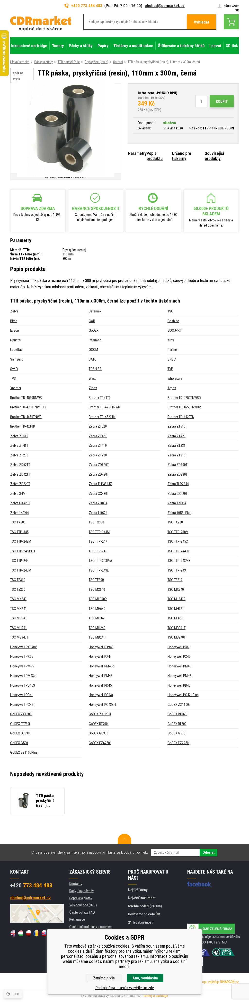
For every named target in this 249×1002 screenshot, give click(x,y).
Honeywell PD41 (21, 695)
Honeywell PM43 (100, 676)
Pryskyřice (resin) (96, 62)
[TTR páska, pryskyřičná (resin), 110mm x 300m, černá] (65, 128)
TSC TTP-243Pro (100, 560)
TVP (170, 369)
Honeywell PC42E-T (102, 704)
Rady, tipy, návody (81, 891)
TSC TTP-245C (178, 541)
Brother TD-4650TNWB (26, 417)
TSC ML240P (177, 599)
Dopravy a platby (80, 898)
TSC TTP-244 (19, 560)
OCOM (93, 349)
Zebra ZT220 (98, 455)
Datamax (95, 311)
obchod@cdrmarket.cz (165, 5)
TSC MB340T (19, 637)
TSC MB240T (177, 637)
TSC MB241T (98, 637)
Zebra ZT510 (19, 436)
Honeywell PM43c (23, 676)
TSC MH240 (97, 628)
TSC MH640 (97, 608)
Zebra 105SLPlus (179, 513)
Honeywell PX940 (101, 647)
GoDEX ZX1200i (100, 714)
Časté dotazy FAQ (82, 912)
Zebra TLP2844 (178, 484)
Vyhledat (201, 22)
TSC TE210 (175, 580)
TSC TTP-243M (20, 570)
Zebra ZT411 (19, 445)
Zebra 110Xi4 (98, 513)
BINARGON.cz (229, 982)
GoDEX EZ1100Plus (23, 752)
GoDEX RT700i (98, 724)
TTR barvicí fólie (69, 62)
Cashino (173, 321)
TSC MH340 (97, 618)
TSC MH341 (18, 618)
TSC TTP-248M (20, 541)
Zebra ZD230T (177, 474)
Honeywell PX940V (23, 647)
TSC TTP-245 (98, 551)
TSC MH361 (176, 608)
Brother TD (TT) (99, 398)
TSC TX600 (18, 522)
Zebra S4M (18, 493)
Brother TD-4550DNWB (26, 398)
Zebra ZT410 (98, 445)
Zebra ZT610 (177, 426)
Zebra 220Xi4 (98, 503)
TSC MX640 (97, 589)
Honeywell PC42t (22, 704)
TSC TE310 (17, 580)
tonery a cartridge (155, 996)
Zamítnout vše (104, 978)
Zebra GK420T (20, 503)
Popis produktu (155, 156)
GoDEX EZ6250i (100, 743)
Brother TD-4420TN (181, 417)
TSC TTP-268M (178, 532)
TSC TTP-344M (99, 532)
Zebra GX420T (177, 493)
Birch (13, 321)
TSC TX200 (175, 522)
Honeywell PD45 (100, 685)
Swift (14, 369)
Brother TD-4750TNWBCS (28, 407)
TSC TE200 (17, 589)
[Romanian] (35, 933)
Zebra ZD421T (20, 474)
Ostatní (118, 62)
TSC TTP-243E (99, 570)
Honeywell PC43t (101, 695)
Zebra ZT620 (98, 426)
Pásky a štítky (43, 62)
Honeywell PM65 (22, 666)
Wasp (93, 378)
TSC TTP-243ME (179, 560)
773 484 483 (31, 885)
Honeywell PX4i (100, 656)
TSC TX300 (96, 522)
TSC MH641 (18, 608)
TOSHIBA (95, 369)
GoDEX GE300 (98, 733)
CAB (92, 321)
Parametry (137, 153)
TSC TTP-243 (177, 570)
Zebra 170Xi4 (177, 503)
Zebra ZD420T (99, 474)
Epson (14, 330)
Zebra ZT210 (177, 455)
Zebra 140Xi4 (19, 513)
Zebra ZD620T (99, 465)
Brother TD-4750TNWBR (184, 398)
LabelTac (16, 349)
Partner (173, 349)
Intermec (95, 340)
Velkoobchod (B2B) (83, 905)
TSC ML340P (98, 599)
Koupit (222, 101)
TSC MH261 (176, 618)
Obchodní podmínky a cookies (90, 927)
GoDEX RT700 (177, 724)
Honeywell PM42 (179, 676)
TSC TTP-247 (98, 541)
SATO (93, 359)
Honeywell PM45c (101, 666)
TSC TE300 (96, 580)
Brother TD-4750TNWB (104, 407)
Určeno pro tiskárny (181, 156)
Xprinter (15, 388)
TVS (13, 378)
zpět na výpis (18, 76)
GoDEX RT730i (20, 724)
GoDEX (93, 330)
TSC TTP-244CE (179, 551)
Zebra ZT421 (98, 436)
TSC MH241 (18, 628)
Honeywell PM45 (179, 666)
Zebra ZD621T (20, 465)
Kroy (171, 340)
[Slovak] (43, 933)
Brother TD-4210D (22, 426)
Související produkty (214, 156)
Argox (172, 388)
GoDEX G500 (19, 743)
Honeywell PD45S (22, 685)
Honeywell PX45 (179, 656)
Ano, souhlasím (145, 978)
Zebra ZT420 (177, 436)
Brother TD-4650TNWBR (184, 407)
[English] (12, 933)
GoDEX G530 (176, 733)
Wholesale (175, 378)
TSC (170, 311)
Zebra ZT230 (19, 455)
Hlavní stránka (19, 62)
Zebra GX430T (99, 493)
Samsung (16, 359)
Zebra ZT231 (177, 445)
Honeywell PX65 (21, 656)
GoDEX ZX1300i (21, 714)
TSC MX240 (18, 599)
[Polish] (28, 933)
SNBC (172, 359)
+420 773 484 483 (86, 5)
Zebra (14, 311)
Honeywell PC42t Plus (183, 695)
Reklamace (77, 919)
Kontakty (75, 884)
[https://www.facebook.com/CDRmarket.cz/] (199, 884)
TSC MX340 (176, 589)
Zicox (93, 388)
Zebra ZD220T (20, 484)
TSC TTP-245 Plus (22, 551)
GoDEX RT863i (177, 714)
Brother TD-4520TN (102, 417)
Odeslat (208, 852)
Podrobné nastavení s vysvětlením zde (124, 987)
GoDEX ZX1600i (179, 704)
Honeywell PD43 (179, 685)
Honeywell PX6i (178, 647)
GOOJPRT (174, 330)
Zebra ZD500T (177, 465)
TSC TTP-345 (19, 532)
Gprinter (15, 340)
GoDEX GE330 (20, 733)
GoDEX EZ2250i (178, 743)
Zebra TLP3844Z (100, 484)
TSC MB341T (177, 628)
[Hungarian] (20, 933)
